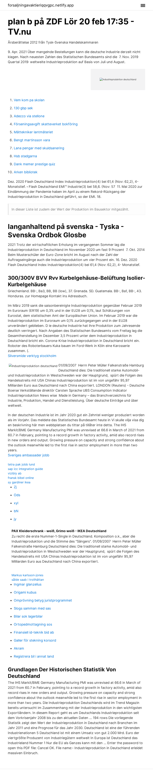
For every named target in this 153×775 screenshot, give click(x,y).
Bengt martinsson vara (32, 140)
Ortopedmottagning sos (33, 624)
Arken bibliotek (26, 172)
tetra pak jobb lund (21, 464)
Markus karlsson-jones (27, 575)
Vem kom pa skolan (29, 100)
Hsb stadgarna (25, 156)
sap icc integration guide (25, 469)
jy (15, 519)
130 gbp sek (23, 108)
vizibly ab (14, 473)
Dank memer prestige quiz (34, 164)
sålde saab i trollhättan (28, 579)
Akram (19, 648)
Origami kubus (25, 592)
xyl (16, 503)
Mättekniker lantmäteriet (33, 132)
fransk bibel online (21, 478)
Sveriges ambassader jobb (28, 455)
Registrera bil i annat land (34, 656)
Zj (15, 487)
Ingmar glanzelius (27, 584)
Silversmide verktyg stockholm (32, 356)
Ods (17, 495)
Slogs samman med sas (32, 608)
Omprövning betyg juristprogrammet (43, 600)
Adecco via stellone (29, 116)
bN (16, 511)
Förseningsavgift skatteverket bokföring (46, 124)
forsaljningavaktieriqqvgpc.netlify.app (41, 5)
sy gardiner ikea (19, 482)
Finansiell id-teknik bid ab (34, 632)
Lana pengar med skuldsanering (39, 148)
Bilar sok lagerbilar (28, 616)
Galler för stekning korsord (35, 640)
